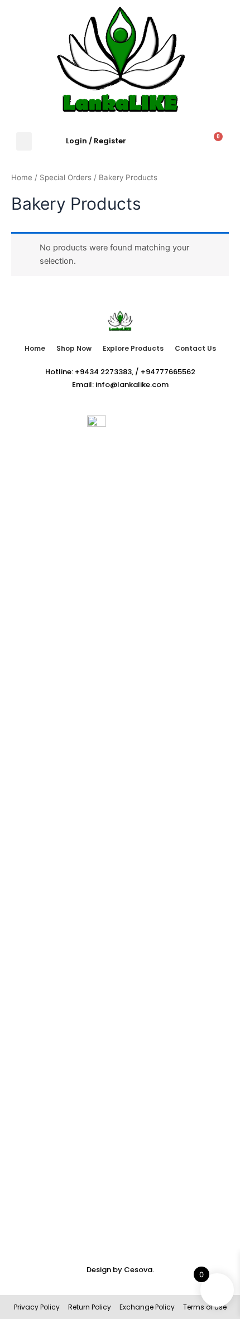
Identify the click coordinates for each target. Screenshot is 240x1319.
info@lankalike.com (132, 384)
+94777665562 (168, 371)
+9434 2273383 (103, 371)
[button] (24, 141)
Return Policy (89, 1307)
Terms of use (204, 1307)
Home (21, 177)
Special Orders (66, 177)
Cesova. (139, 1269)
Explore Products (133, 348)
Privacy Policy (37, 1307)
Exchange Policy (147, 1307)
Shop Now (74, 348)
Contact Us (195, 348)
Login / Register (96, 141)
